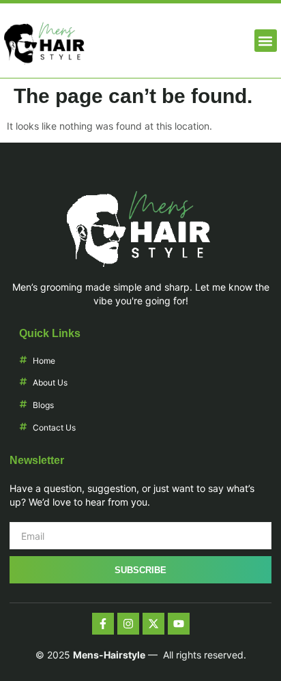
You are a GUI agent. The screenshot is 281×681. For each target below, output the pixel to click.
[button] (265, 40)
